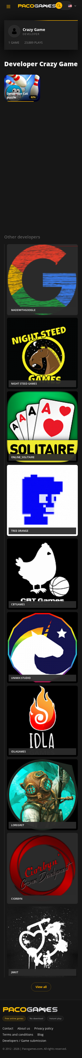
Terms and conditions (18, 1034)
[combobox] (65, 5)
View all (41, 987)
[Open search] (59, 5)
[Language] (72, 6)
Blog (40, 1034)
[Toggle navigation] (8, 6)
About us (23, 1028)
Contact (8, 1028)
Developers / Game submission (24, 1041)
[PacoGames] (30, 1010)
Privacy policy (43, 1028)
